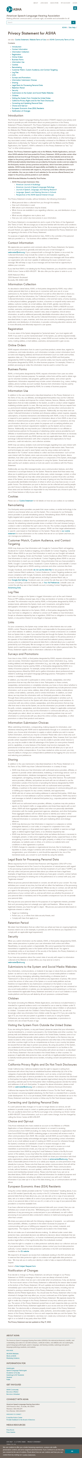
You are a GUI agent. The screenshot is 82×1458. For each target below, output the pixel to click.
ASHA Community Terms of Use (62, 40)
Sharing (15, 83)
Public (8, 1379)
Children (15, 95)
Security (15, 90)
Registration (16, 54)
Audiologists (10, 1368)
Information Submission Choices (24, 80)
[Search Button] (73, 22)
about (35, 3)
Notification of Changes (21, 111)
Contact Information (20, 49)
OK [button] (72, 1451)
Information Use (18, 62)
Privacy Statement (34, 1442)
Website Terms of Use (38, 40)
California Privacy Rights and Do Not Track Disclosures (33, 101)
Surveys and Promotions (21, 77)
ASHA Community (12, 1390)
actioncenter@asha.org (59, 1159)
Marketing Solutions (12, 1358)
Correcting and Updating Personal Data (27, 103)
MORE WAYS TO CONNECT (13, 1414)
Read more (9, 1350)
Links (14, 75)
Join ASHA (44, 3)
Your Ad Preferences (51, 583)
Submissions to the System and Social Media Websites (32, 93)
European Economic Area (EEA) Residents (28, 108)
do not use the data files (42, 570)
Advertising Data (14, 588)
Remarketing (17, 67)
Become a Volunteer (13, 1394)
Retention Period (18, 88)
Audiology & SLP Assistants (15, 1375)
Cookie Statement (22, 40)
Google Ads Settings (19, 580)
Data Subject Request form (25, 1266)
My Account (65, 3)
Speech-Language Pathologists (16, 1370)
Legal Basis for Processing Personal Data (27, 85)
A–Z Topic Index (20, 1442)
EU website (25, 1251)
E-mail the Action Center (14, 1417)
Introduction (16, 47)
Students (9, 1377)
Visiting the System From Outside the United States (31, 98)
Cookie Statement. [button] (29, 1455)
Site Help (72, 27)
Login (75, 3)
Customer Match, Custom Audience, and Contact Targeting (35, 70)
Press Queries (10, 1432)
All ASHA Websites (12, 1354)
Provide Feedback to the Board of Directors (20, 1420)
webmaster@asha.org (16, 252)
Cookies (15, 65)
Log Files (15, 72)
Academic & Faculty (13, 1373)
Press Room (10, 1430)
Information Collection (20, 52)
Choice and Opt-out (19, 106)
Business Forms (18, 59)
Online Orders (17, 57)
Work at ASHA (11, 1356)
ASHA (64, 27)
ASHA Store (54, 3)
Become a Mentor (12, 1392)
